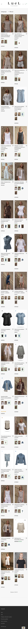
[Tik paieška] (23, 4)
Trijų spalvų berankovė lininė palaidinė (6, 437)
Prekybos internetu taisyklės (6, 616)
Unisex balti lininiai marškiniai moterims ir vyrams (5, 108)
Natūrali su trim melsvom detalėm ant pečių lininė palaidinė (5, 35)
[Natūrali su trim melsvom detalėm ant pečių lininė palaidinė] (6, 78)
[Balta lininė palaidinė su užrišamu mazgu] (2, 476)
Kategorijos (4, 11)
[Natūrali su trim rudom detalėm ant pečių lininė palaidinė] (2, 41)
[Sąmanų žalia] (15, 344)
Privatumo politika (4, 619)
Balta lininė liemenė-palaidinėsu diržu (19, 220)
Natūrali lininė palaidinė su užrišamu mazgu (19, 505)
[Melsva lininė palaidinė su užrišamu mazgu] (9, 511)
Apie (2, 612)
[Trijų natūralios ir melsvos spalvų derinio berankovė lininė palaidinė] (2, 442)
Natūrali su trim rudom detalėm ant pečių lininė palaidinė (6, 72)
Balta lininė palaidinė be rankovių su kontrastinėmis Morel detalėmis (20, 72)
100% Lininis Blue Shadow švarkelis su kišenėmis (19, 471)
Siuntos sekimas (4, 621)
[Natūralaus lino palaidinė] (19, 114)
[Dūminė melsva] (15, 15)
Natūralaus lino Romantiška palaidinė (19, 539)
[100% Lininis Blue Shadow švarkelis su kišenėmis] (22, 442)
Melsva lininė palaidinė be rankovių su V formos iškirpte (19, 108)
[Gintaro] (2, 417)
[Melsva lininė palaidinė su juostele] (6, 335)
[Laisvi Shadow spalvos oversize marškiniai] (9, 369)
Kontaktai (3, 623)
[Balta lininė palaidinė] (16, 114)
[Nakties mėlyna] (15, 127)
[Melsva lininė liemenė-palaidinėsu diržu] (6, 226)
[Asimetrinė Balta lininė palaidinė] (16, 188)
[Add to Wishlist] (12, 329)
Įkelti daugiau (14, 596)
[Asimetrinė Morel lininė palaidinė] (16, 192)
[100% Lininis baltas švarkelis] (16, 477)
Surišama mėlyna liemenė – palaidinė (5, 292)
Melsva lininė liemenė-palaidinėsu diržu (5, 254)
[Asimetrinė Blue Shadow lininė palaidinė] (22, 188)
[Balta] (15, 51)
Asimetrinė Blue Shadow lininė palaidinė (6, 397)
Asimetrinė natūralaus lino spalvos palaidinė (19, 182)
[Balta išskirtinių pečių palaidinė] (19, 576)
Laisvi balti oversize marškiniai (5, 363)
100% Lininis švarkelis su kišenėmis (5, 539)
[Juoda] (15, 553)
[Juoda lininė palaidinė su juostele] (16, 335)
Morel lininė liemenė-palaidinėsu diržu (5, 220)
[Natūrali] (2, 51)
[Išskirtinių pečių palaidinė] (9, 578)
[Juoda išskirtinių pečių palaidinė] (2, 578)
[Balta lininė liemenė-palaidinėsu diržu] (2, 226)
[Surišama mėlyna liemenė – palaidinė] (16, 302)
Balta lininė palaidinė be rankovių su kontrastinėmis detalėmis (6, 147)
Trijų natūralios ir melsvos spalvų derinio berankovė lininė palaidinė (19, 36)
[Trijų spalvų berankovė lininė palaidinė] (19, 43)
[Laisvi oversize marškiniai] (19, 369)
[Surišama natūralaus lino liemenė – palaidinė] (6, 297)
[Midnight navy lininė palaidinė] (16, 118)
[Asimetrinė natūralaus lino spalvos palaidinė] (19, 260)
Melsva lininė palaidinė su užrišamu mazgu (6, 470)
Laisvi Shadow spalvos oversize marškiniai (19, 363)
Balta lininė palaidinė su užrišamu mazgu (6, 505)
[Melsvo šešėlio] (2, 15)
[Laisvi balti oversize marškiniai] (16, 369)
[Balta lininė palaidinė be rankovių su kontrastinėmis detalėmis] (16, 154)
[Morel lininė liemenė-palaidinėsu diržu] (22, 226)
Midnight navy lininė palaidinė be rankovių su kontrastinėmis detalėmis (20, 147)
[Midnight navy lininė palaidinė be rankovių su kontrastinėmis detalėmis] (19, 79)
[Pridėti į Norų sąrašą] (12, 34)
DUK (2, 614)
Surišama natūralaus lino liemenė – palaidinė (19, 292)
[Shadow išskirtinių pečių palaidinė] (2, 582)
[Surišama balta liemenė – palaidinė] (2, 297)
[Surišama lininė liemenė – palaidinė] (9, 297)
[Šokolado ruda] (2, 201)
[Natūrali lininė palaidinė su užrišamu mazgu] (6, 476)
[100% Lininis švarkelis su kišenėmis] (19, 442)
